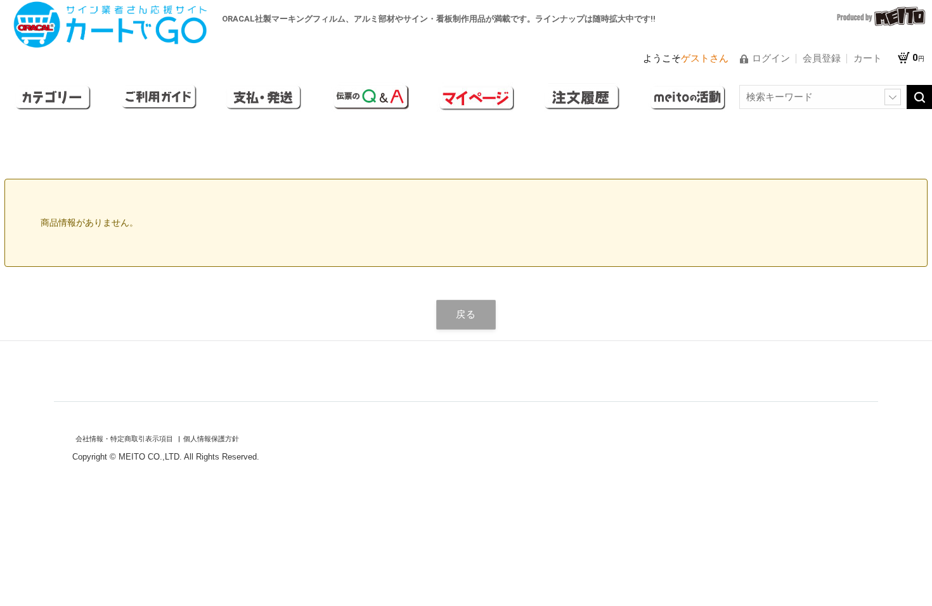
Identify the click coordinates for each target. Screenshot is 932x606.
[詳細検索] (892, 97)
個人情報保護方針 (211, 439)
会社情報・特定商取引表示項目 (125, 439)
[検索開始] (919, 97)
